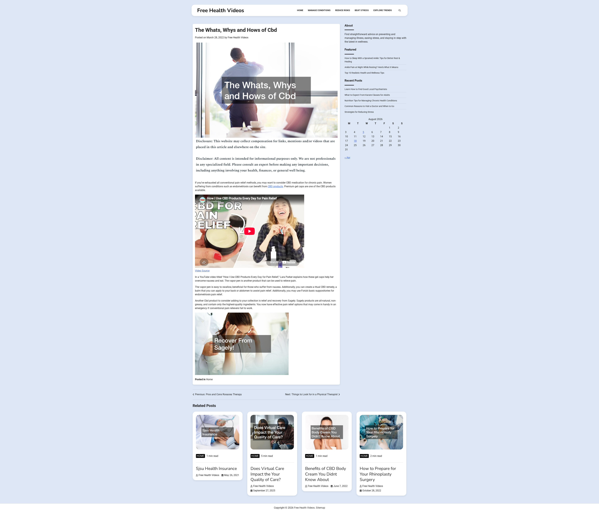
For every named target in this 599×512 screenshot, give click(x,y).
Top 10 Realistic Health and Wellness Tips (364, 73)
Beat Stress (362, 10)
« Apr (347, 157)
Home (300, 10)
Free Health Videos (220, 10)
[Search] (399, 10)
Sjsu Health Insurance (216, 468)
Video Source (202, 270)
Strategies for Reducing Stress (359, 112)
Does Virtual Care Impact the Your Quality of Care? (267, 474)
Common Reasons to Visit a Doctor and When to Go (369, 106)
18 (355, 140)
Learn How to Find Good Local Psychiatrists (366, 89)
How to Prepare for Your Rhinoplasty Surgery (378, 474)
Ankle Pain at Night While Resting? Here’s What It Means (371, 67)
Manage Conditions (319, 10)
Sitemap (320, 507)
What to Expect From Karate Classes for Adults (367, 95)
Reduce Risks (342, 10)
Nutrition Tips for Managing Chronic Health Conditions (371, 100)
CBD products (275, 186)
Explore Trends (382, 10)
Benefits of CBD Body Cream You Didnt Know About (325, 474)
